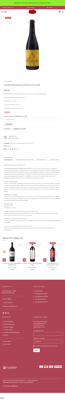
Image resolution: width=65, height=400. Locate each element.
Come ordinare (39, 291)
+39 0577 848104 (31, 7)
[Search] (63, 12)
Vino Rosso (13, 143)
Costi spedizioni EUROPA (41, 296)
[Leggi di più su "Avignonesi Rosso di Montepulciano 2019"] (44, 260)
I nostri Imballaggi (8, 321)
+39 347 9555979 (7, 302)
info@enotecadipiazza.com (8, 7)
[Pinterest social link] (13, 149)
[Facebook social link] (9, 149)
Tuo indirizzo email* (38, 330)
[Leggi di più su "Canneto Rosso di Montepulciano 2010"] (24, 260)
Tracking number (8, 329)
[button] (4, 260)
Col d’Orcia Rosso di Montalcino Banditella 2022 (12, 264)
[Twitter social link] (11, 149)
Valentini (8, 146)
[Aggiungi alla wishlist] (19, 244)
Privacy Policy (7, 341)
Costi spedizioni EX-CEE (41, 302)
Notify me (9, 124)
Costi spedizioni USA (40, 299)
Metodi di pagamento (9, 324)
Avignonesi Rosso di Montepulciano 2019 (52, 264)
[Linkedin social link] (15, 149)
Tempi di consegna (8, 327)
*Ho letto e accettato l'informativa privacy (46, 346)
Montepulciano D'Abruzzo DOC (25, 143)
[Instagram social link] (5, 313)
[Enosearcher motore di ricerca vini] (10, 367)
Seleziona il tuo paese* (39, 338)
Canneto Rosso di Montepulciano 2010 (32, 264)
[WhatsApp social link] (17, 149)
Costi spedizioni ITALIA (41, 293)
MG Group (15, 386)
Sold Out (6, 335)
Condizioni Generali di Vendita (11, 332)
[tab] (8, 159)
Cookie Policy (7, 344)
